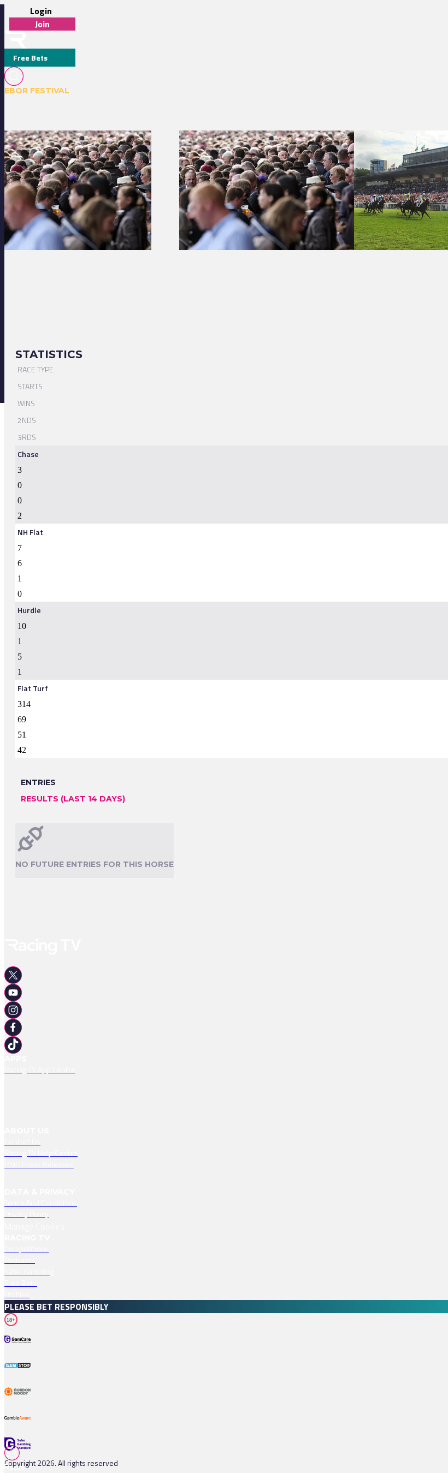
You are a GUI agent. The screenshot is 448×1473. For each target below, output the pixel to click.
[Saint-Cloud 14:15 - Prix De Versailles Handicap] (261, 149)
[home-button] (15, 40)
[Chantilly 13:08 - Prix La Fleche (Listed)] (72, 149)
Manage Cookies (34, 1226)
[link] (77, 149)
